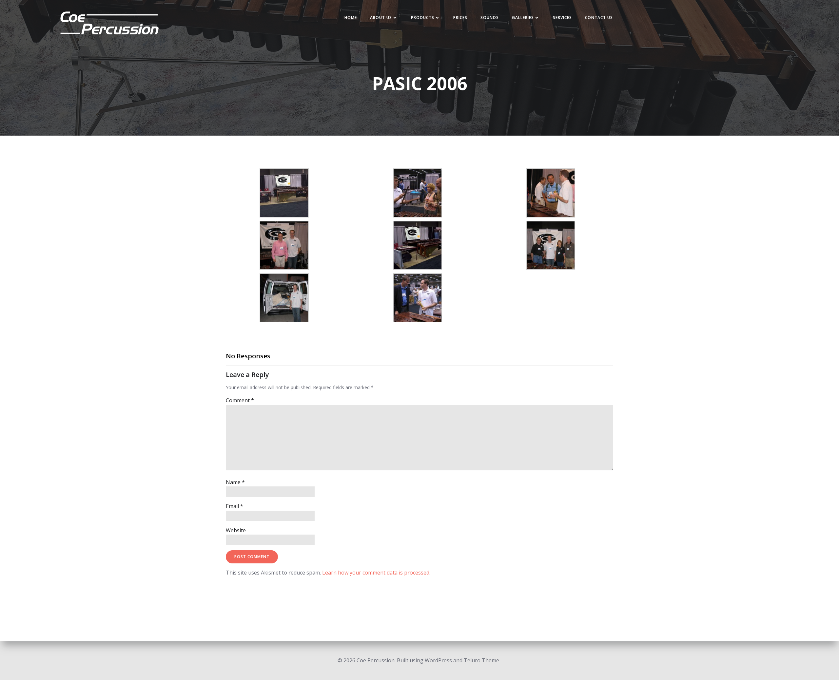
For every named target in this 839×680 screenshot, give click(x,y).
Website (236, 530)
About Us (381, 17)
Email (234, 506)
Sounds (489, 17)
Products (422, 17)
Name (235, 482)
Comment (240, 400)
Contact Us (599, 17)
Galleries (523, 17)
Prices (460, 17)
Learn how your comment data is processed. (376, 572)
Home (350, 17)
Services (562, 17)
